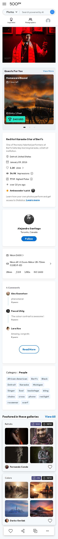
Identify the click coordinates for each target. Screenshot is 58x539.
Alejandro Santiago (29, 228)
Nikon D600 (16, 255)
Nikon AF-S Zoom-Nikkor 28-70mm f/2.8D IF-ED (27, 264)
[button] (52, 12)
